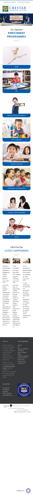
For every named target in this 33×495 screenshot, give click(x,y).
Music (19, 354)
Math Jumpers (22, 352)
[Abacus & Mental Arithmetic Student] (16, 95)
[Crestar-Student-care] (16, 192)
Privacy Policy (21, 408)
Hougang (5, 391)
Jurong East (6, 388)
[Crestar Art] (16, 71)
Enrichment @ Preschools (22, 358)
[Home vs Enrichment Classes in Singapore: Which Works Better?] (6, 260)
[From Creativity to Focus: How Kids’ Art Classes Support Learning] (16, 260)
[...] (6, 325)
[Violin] (16, 217)
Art (18, 347)
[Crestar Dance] (16, 47)
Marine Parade (7, 393)
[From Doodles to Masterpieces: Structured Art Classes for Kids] (26, 260)
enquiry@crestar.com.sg (23, 412)
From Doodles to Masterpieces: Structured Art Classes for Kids (27, 271)
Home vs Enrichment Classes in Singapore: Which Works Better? (6, 272)
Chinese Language (23, 356)
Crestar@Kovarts (8, 395)
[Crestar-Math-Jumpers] (16, 120)
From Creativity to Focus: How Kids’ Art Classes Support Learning (16, 272)
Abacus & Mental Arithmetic (23, 349)
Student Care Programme (22, 362)
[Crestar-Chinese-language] (16, 144)
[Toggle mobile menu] (29, 7)
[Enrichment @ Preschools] (16, 168)
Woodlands (6, 390)
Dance (20, 345)
